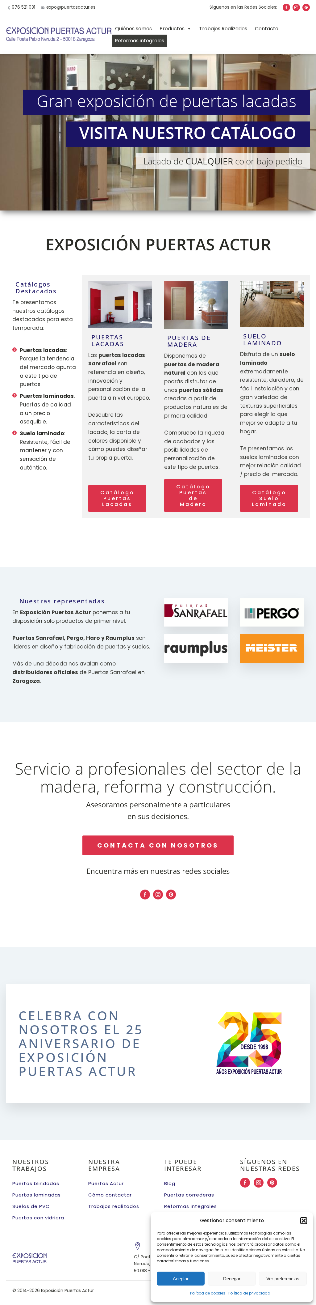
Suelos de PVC (31, 1206)
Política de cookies (207, 1293)
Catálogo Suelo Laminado (269, 498)
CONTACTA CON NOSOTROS (158, 845)
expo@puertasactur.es (70, 7)
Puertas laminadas (36, 1195)
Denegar (231, 1278)
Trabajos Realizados (223, 28)
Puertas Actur (106, 1183)
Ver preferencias (282, 1278)
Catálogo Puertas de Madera (193, 495)
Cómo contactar (110, 1195)
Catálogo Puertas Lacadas (117, 498)
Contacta (266, 28)
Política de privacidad (249, 1293)
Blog (169, 1183)
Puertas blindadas (35, 1183)
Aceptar (181, 1278)
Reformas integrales (139, 40)
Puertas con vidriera (38, 1217)
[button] (304, 1221)
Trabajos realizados (113, 1206)
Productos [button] (172, 28)
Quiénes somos (133, 28)
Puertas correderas (189, 1195)
